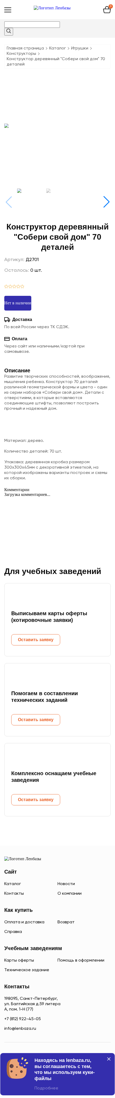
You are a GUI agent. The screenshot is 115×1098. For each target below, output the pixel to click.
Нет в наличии (17, 303)
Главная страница (25, 48)
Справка (13, 932)
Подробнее (46, 1088)
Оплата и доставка (24, 922)
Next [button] (106, 202)
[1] (6, 287)
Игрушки (79, 48)
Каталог (57, 48)
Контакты (14, 894)
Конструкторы (21, 54)
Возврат (66, 922)
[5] (22, 287)
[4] (18, 287)
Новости (66, 884)
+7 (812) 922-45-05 (22, 1019)
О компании (69, 894)
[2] (10, 287)
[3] (14, 287)
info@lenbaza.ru (20, 1029)
